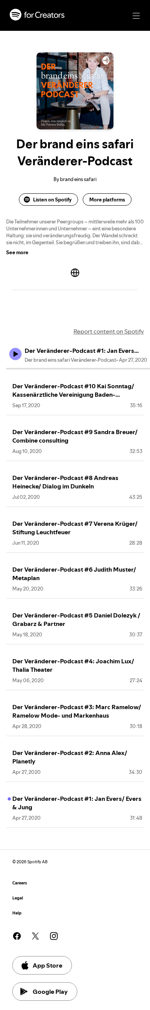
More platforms (107, 199)
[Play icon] (15, 354)
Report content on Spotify (108, 331)
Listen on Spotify (52, 199)
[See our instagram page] (53, 936)
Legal (17, 898)
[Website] (75, 272)
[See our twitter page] (35, 936)
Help (17, 913)
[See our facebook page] (17, 936)
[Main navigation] (136, 15)
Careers (19, 883)
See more (17, 252)
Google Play (50, 991)
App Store (47, 965)
